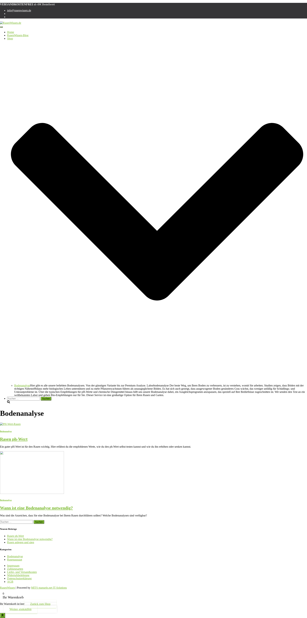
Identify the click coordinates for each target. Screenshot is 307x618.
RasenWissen (7, 587)
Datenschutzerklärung (19, 578)
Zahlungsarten (15, 568)
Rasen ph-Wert (14, 439)
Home (10, 32)
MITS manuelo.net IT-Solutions (49, 587)
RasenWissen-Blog (17, 35)
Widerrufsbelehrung (18, 575)
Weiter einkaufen (20, 609)
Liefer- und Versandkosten (22, 572)
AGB (10, 581)
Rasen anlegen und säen (20, 542)
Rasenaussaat (14, 559)
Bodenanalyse (22, 385)
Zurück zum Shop (40, 603)
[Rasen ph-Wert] (10, 424)
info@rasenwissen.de (19, 10)
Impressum (13, 565)
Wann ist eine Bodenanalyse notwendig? (36, 508)
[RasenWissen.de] (10, 22)
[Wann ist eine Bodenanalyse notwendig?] (32, 492)
